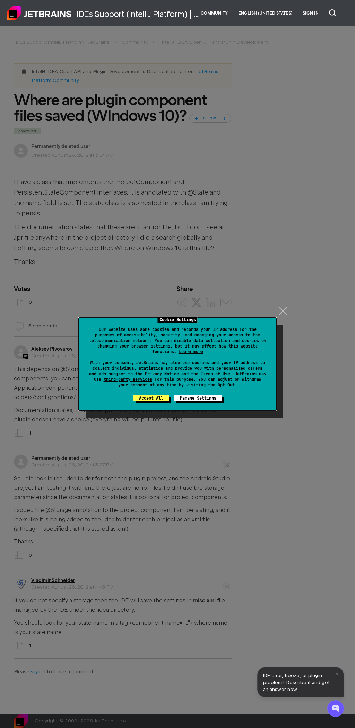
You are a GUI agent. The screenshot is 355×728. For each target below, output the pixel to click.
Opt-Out (226, 385)
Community (214, 13)
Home (39, 13)
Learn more (191, 351)
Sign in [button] (311, 13)
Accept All (151, 398)
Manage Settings (198, 398)
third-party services (128, 379)
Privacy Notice (162, 374)
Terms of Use (215, 374)
